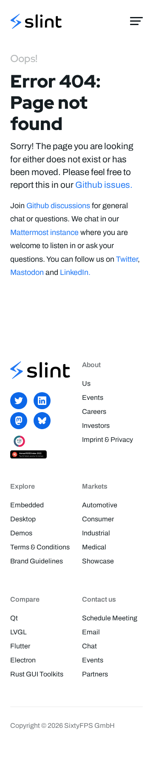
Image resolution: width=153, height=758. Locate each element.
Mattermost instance (44, 232)
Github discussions (58, 205)
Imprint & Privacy (107, 439)
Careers (94, 411)
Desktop (23, 519)
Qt (14, 618)
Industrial (96, 533)
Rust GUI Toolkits (36, 674)
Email (91, 632)
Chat (89, 646)
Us (86, 383)
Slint (36, 22)
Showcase (98, 561)
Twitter (127, 259)
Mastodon (27, 272)
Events (92, 397)
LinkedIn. (75, 272)
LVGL (18, 632)
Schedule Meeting (109, 618)
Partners (95, 674)
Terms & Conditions (40, 547)
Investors (96, 425)
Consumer (98, 519)
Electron (23, 660)
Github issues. (104, 185)
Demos (21, 533)
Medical (94, 547)
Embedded (27, 505)
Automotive (99, 505)
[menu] (136, 21)
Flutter (20, 646)
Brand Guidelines (36, 561)
